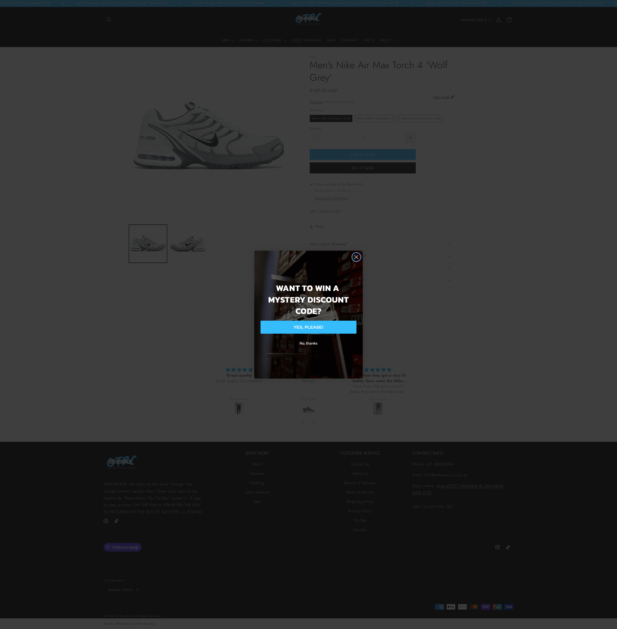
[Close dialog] (356, 257)
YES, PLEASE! (308, 327)
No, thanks (308, 343)
